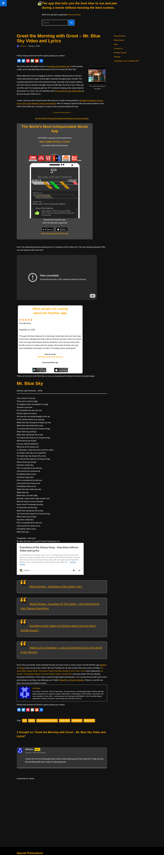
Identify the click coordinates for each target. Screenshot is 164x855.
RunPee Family (120, 53)
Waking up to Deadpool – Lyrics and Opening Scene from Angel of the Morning (61, 649)
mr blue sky (89, 720)
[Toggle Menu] (3, 3)
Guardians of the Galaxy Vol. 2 (59, 66)
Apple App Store (43, 357)
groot (31, 720)
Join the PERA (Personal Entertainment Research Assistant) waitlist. (62, 118)
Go (71, 23)
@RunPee (63, 680)
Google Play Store (56, 357)
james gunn (64, 720)
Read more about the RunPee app (54, 233)
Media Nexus (119, 40)
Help (116, 44)
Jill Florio (23, 46)
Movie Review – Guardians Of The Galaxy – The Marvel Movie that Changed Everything (59, 606)
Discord (73, 680)
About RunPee (120, 36)
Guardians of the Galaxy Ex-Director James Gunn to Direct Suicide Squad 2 (58, 627)
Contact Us (118, 48)
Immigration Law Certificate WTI (126, 61)
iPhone (70, 15)
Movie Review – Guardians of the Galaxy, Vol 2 (55, 586)
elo (24, 720)
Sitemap (117, 57)
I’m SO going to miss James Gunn (68, 91)
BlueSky (80, 680)
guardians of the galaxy (47, 720)
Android (77, 15)
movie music (76, 720)
